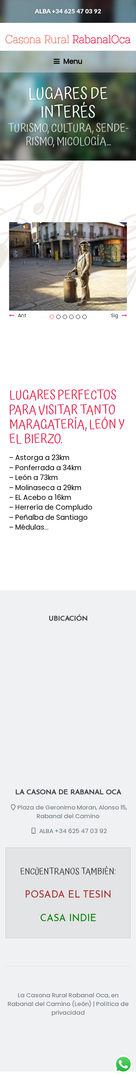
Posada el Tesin (68, 895)
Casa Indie (68, 919)
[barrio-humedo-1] (68, 261)
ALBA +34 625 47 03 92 (68, 11)
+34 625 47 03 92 (81, 831)
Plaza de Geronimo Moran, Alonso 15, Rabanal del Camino (72, 811)
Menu (72, 61)
